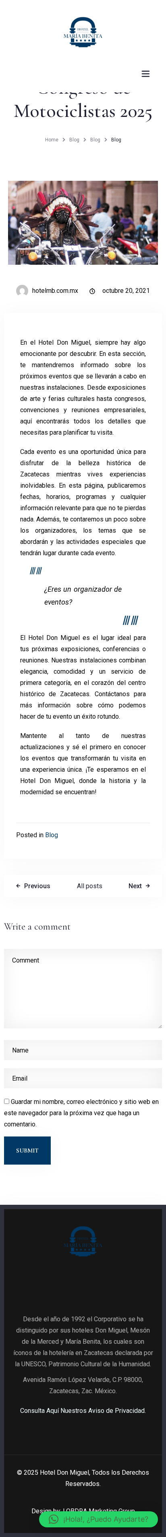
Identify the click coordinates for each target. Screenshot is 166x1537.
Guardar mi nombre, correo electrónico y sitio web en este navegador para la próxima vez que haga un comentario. (81, 1113)
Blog (74, 140)
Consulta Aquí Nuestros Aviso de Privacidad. (83, 1410)
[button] (98, 1519)
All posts (89, 886)
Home (51, 140)
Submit (27, 1150)
